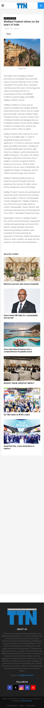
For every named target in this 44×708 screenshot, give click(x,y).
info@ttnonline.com (26, 675)
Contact (21, 705)
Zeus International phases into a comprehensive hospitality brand (18, 350)
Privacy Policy (30, 705)
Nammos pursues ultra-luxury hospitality (21, 284)
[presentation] (9, 55)
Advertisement (12, 705)
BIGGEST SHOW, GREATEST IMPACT (19, 383)
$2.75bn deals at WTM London (17, 415)
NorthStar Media (26, 701)
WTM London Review (9, 18)
